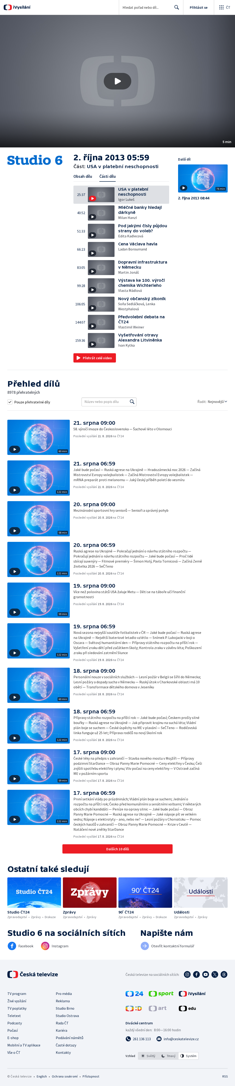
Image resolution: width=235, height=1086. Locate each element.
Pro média (64, 993)
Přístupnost (91, 1076)
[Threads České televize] (224, 974)
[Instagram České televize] (187, 974)
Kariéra (61, 1030)
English (42, 1076)
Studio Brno (65, 1008)
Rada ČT (62, 1023)
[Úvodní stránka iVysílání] (21, 7)
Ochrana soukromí (65, 1076)
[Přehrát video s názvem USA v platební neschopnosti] (117, 81)
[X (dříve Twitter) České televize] (214, 974)
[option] (148, 1055)
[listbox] (168, 1056)
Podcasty (14, 1023)
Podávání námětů (69, 1037)
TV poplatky (16, 1008)
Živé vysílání (16, 1001)
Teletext (14, 1015)
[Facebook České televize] (196, 974)
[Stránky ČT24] (134, 995)
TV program (16, 993)
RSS (225, 1076)
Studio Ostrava (67, 1015)
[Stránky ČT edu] (187, 1010)
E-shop (13, 1037)
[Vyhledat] (132, 401)
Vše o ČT (13, 1052)
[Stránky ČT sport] (161, 995)
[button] (117, 81)
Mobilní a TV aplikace (23, 1045)
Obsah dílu (82, 176)
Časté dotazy (66, 1045)
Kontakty (63, 1052)
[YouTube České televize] (205, 974)
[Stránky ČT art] (157, 1010)
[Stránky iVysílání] (192, 995)
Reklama (63, 1001)
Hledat (176, 7)
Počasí (12, 1030)
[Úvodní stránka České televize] (33, 974)
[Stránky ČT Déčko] (134, 1010)
